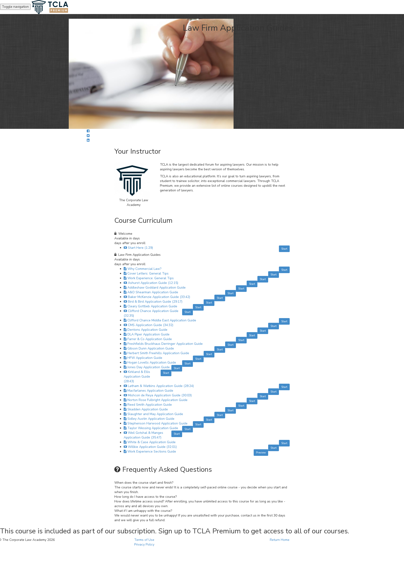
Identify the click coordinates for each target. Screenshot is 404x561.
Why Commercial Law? (144, 269)
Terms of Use (144, 540)
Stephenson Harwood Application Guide (157, 423)
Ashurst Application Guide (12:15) (153, 283)
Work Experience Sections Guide (151, 451)
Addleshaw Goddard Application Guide (156, 287)
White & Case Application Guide (151, 442)
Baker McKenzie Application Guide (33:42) (159, 297)
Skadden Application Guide (147, 409)
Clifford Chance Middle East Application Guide (161, 320)
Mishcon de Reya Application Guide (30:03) (160, 395)
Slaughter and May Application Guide (155, 414)
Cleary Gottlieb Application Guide (152, 306)
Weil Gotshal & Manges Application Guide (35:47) (143, 435)
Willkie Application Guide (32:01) (152, 447)
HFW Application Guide (144, 358)
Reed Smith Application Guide (149, 404)
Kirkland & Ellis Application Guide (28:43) (137, 376)
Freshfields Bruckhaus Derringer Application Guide (165, 344)
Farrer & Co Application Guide (149, 339)
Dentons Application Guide (147, 329)
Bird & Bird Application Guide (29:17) (155, 301)
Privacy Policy (144, 544)
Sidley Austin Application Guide (150, 418)
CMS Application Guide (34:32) (150, 325)
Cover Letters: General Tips (148, 273)
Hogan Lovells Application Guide (151, 362)
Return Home (279, 540)
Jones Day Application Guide (148, 367)
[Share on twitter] (88, 136)
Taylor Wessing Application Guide (152, 428)
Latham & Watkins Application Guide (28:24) (161, 386)
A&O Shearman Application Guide (152, 292)
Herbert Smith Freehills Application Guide (158, 353)
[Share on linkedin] (88, 140)
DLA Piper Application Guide (148, 334)
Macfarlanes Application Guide (150, 390)
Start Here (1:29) (140, 247)
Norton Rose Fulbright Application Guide (157, 400)
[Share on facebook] (88, 131)
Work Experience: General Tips (150, 278)
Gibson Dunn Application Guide (150, 348)
